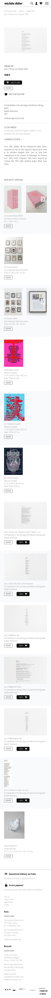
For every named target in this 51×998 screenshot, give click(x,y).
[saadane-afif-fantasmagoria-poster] (13, 352)
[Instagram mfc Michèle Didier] (9, 991)
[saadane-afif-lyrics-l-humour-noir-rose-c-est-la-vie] (8, 773)
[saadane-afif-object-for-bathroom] (14, 824)
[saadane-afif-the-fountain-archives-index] (12, 198)
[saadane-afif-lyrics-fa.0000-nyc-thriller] (26, 669)
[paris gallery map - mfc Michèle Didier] (32, 991)
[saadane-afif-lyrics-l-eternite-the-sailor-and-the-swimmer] (26, 566)
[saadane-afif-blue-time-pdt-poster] (13, 461)
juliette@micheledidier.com (13, 976)
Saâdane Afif (30, 11)
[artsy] (14, 991)
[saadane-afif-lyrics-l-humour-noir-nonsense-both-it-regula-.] (26, 515)
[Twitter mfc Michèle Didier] (5, 991)
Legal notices (8, 902)
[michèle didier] (13, 2)
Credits (6, 904)
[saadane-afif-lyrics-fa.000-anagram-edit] (26, 721)
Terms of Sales (9, 899)
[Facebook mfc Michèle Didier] (7, 991)
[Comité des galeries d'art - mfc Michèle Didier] (22, 991)
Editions (21, 11)
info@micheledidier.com (12, 939)
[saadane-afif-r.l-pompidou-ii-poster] (14, 406)
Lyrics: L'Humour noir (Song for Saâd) (16, 14)
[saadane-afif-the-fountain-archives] (13, 250)
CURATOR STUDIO (43, 992)
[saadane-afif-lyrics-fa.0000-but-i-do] (26, 618)
